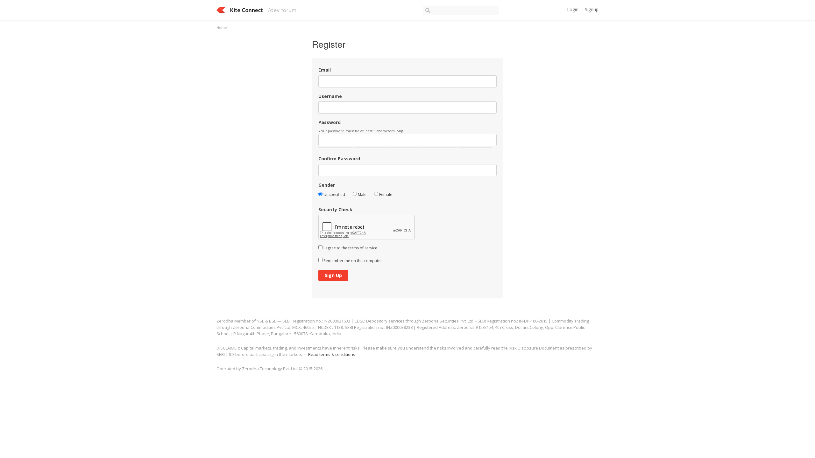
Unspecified (333, 194)
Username (330, 96)
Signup (592, 9)
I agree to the (349, 248)
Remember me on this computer (352, 260)
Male (361, 194)
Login (572, 9)
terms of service (362, 248)
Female (385, 194)
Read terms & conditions (331, 354)
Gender (326, 185)
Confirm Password (339, 159)
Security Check (335, 209)
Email (324, 70)
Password (329, 122)
